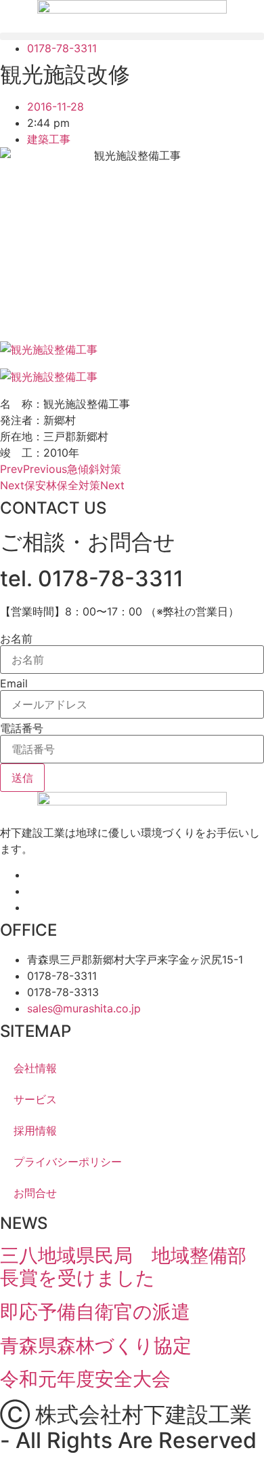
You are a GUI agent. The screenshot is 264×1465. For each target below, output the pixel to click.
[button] (132, 36)
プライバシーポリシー (68, 1161)
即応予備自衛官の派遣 (95, 1311)
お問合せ (35, 1193)
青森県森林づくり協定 (96, 1345)
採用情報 (35, 1130)
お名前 (16, 638)
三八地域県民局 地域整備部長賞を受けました (123, 1267)
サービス (35, 1099)
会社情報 (35, 1068)
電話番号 (21, 728)
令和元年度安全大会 (85, 1378)
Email (14, 683)
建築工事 (48, 139)
